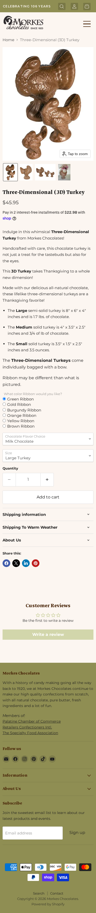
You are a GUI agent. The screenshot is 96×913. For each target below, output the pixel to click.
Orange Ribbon (21, 415)
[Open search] (62, 7)
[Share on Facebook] (6, 563)
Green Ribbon (20, 399)
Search (39, 893)
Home (8, 40)
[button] (10, 172)
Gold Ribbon (19, 404)
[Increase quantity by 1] (47, 479)
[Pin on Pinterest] (35, 563)
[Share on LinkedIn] (26, 563)
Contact (56, 893)
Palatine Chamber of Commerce (32, 721)
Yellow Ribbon (20, 420)
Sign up (77, 832)
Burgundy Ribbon (24, 410)
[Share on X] (16, 563)
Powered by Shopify (48, 904)
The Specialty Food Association (30, 733)
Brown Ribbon (21, 426)
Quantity (10, 468)
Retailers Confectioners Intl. (27, 727)
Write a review (48, 634)
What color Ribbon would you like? (33, 394)
